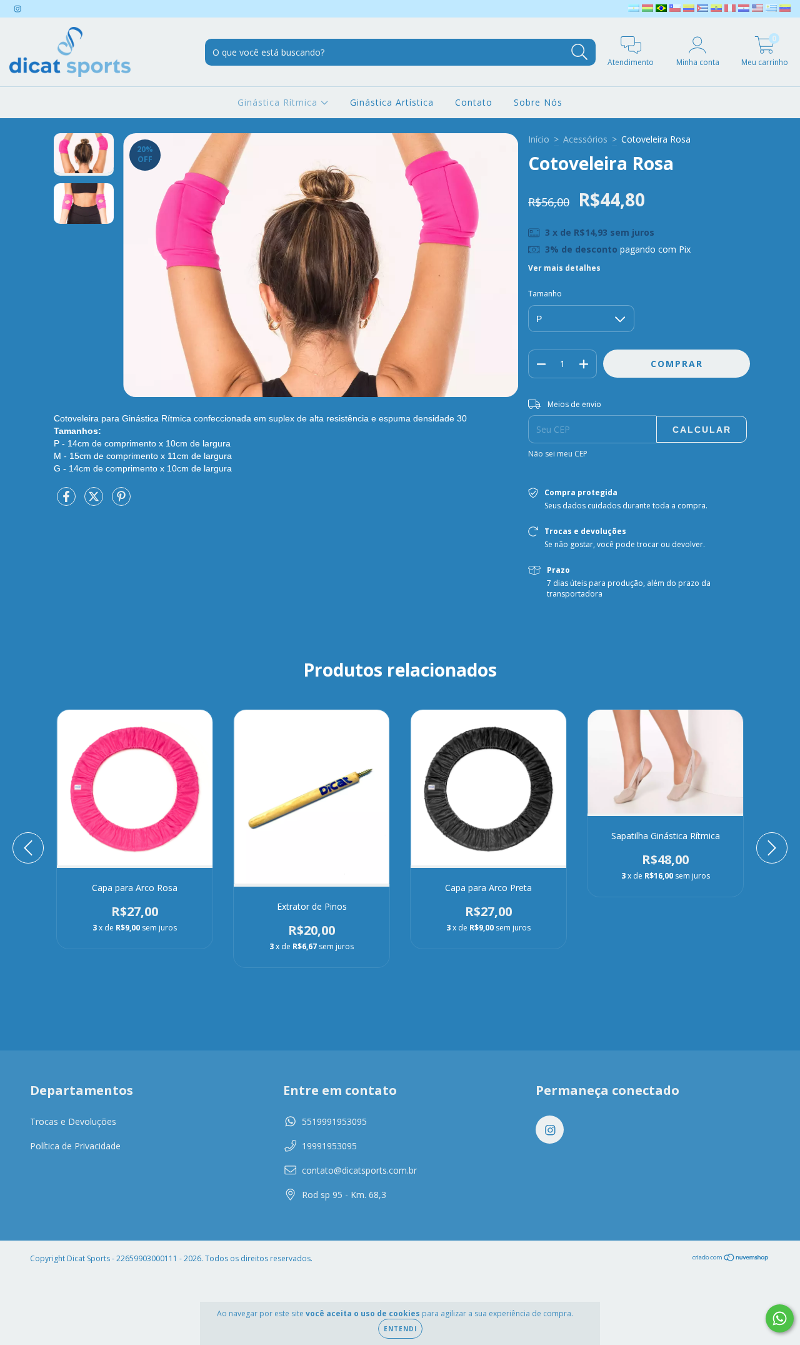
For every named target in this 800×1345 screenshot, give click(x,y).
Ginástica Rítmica (279, 102)
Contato (473, 102)
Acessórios (585, 139)
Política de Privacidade (75, 1146)
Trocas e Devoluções (73, 1121)
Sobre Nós (538, 102)
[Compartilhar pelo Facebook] (67, 501)
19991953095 (329, 1146)
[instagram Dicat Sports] (17, 8)
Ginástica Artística (392, 102)
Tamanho (545, 293)
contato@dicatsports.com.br (359, 1170)
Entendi (400, 1328)
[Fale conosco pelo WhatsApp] (780, 1318)
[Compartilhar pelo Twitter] (95, 501)
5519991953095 (334, 1121)
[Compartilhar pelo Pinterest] (121, 501)
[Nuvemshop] (731, 1259)
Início (538, 139)
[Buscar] (579, 52)
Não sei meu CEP (558, 453)
